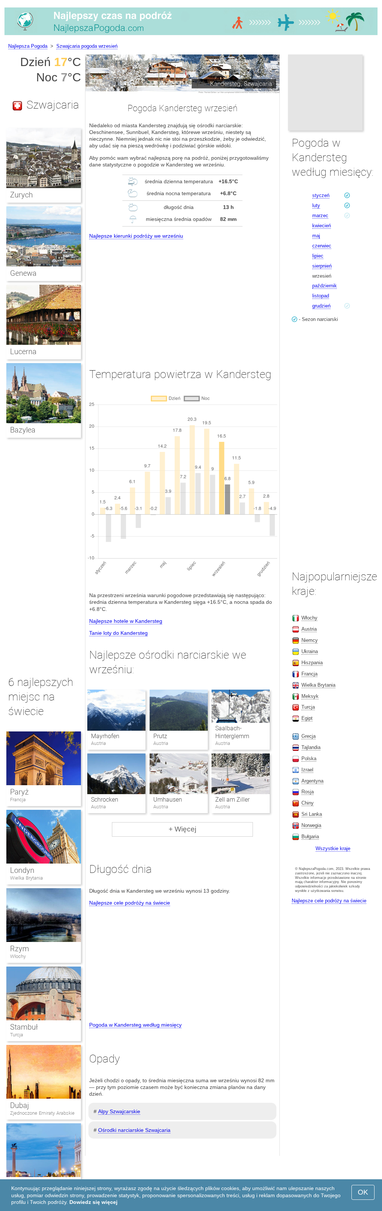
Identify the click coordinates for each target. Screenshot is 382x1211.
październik (324, 285)
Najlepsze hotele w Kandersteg (125, 621)
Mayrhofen (105, 736)
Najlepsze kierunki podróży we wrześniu (136, 236)
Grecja (308, 736)
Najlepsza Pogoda (27, 46)
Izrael (307, 770)
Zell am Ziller (232, 799)
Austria (309, 629)
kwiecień (321, 225)
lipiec (317, 256)
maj (316, 235)
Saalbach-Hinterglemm (232, 732)
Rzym (19, 948)
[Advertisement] (182, 296)
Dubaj (19, 1105)
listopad (320, 296)
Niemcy (309, 640)
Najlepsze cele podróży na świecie (129, 903)
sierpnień (322, 266)
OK (363, 1192)
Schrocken (104, 799)
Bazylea (22, 429)
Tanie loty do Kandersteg (118, 633)
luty (316, 205)
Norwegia (311, 825)
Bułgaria (310, 836)
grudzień (321, 306)
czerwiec (321, 246)
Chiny (307, 803)
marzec (320, 215)
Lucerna (23, 351)
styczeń (320, 195)
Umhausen (167, 799)
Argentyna (312, 781)
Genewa (23, 273)
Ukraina (309, 651)
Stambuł (24, 1027)
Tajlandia (310, 747)
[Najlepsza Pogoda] (191, 35)
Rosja (307, 792)
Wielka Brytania (26, 878)
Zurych (21, 194)
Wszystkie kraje (333, 848)
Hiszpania (312, 662)
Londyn (22, 870)
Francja (18, 799)
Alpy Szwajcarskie (119, 1111)
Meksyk (310, 696)
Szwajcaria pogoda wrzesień (87, 46)
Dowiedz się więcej (93, 1202)
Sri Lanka (311, 814)
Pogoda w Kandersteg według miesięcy (135, 1025)
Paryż (19, 791)
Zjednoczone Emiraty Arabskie (42, 1113)
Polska (308, 758)
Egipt (307, 718)
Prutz (160, 736)
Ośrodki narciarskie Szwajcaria (134, 1130)
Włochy (18, 956)
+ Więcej (182, 829)
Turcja (16, 1034)
